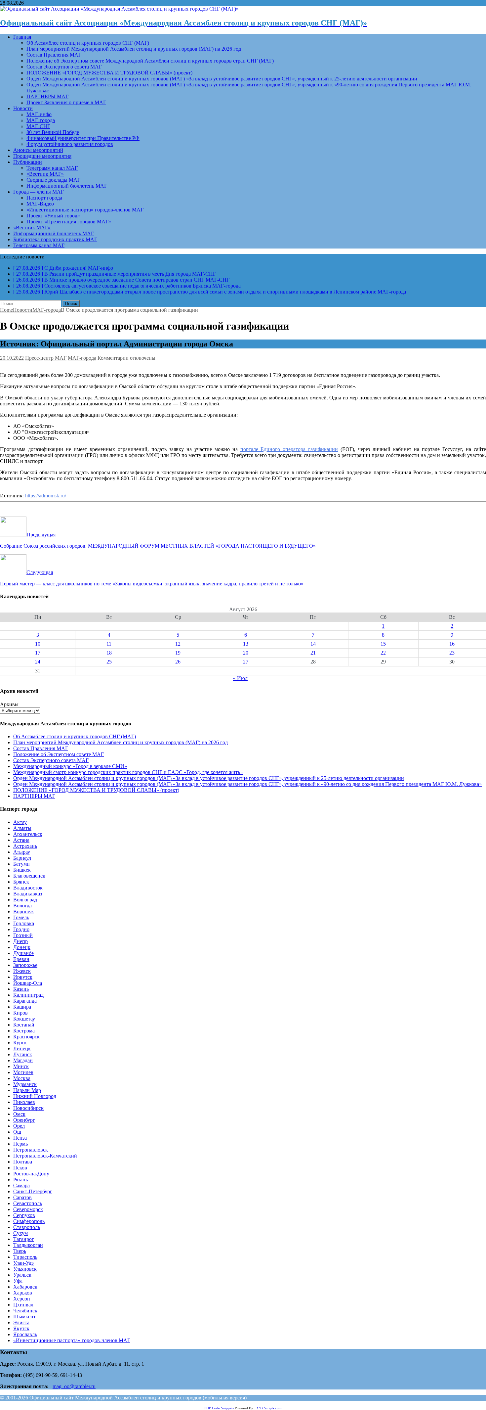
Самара (21, 1185)
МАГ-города (40, 120)
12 (178, 644)
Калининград (28, 995)
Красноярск (26, 1036)
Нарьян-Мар (27, 1090)
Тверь (19, 1251)
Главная (22, 37)
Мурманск (25, 1084)
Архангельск (27, 834)
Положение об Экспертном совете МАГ (58, 754)
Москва (21, 1078)
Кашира (22, 1007)
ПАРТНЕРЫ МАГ (47, 96)
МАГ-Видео (40, 203)
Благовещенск (29, 876)
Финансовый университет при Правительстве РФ (83, 138)
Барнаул (22, 858)
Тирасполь (25, 1257)
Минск (21, 1066)
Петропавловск (30, 1150)
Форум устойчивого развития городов (69, 144)
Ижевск (22, 971)
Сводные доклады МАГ (53, 180)
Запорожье (25, 965)
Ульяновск (25, 1269)
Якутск (21, 1328)
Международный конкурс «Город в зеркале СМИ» (70, 766)
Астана (21, 840)
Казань (21, 989)
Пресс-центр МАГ (45, 358)
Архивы (9, 704)
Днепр (20, 941)
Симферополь (29, 1221)
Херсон (21, 1298)
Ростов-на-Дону (31, 1173)
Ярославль (25, 1334)
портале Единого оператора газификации (289, 449)
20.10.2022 (12, 358)
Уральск (22, 1275)
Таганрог (23, 1239)
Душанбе (23, 953)
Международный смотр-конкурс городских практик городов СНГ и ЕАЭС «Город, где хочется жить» (128, 772)
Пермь (20, 1144)
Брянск (21, 882)
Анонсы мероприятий (38, 150)
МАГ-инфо (39, 114)
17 (37, 653)
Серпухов (24, 1215)
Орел (19, 1126)
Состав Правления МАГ (53, 55)
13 (245, 644)
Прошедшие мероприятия (42, 156)
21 (313, 653)
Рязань (20, 1179)
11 (108, 644)
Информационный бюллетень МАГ (66, 186)
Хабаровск (25, 1287)
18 (109, 653)
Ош (17, 1132)
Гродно (21, 929)
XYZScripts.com (269, 1408)
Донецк (21, 947)
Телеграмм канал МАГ (52, 168)
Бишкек (22, 870)
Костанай (23, 1024)
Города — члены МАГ (38, 192)
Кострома (24, 1030)
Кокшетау (24, 1019)
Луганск (22, 1054)
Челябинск (25, 1310)
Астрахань (25, 846)
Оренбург (24, 1120)
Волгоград (25, 899)
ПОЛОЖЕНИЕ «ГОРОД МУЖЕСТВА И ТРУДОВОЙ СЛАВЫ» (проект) (109, 72)
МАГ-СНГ (38, 126)
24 (37, 661)
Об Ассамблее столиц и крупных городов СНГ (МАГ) (87, 43)
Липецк (22, 1048)
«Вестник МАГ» (45, 174)
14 (313, 644)
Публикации (27, 162)
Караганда (25, 1001)
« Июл (240, 678)
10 (37, 644)
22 (383, 653)
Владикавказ (27, 893)
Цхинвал (23, 1304)
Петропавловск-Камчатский (45, 1156)
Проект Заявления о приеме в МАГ (66, 102)
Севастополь (27, 1203)
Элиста (21, 1322)
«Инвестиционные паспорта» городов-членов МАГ (84, 209)
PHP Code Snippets (219, 1408)
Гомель (21, 917)
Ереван (21, 959)
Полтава (22, 1161)
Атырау (21, 852)
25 (109, 661)
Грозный (23, 935)
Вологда (22, 905)
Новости (23, 108)
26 (178, 661)
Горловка (23, 923)
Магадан (23, 1060)
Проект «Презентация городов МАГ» (68, 221)
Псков (20, 1167)
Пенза (20, 1138)
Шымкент (24, 1316)
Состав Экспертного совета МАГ (64, 66)
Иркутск (22, 977)
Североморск (28, 1209)
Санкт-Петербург (32, 1191)
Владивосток (28, 887)
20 (245, 653)
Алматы (22, 828)
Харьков (22, 1293)
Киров (20, 1013)
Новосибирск (28, 1108)
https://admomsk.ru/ (45, 495)
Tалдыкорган (28, 1245)
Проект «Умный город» (53, 215)
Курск (20, 1042)
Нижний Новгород (34, 1096)
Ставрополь (26, 1227)
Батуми (21, 864)
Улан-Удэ (23, 1263)
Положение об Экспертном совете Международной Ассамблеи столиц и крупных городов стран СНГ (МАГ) (150, 61)
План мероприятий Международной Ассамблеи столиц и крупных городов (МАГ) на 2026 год (133, 49)
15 (383, 644)
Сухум (20, 1233)
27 (245, 661)
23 (452, 653)
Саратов (22, 1197)
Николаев (24, 1102)
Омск (19, 1114)
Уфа (17, 1281)
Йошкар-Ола (27, 983)
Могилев (23, 1072)
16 (452, 644)
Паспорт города (44, 198)
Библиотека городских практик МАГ (55, 239)
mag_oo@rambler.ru (74, 1386)
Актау (20, 822)
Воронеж (23, 911)
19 (178, 653)
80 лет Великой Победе (52, 132)
